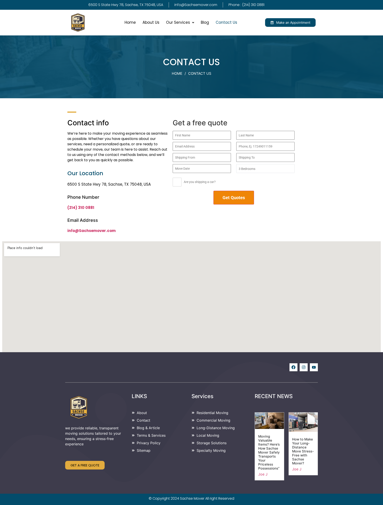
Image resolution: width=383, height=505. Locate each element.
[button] (180, 22)
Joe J (263, 474)
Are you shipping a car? (200, 182)
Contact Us (226, 22)
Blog (205, 22)
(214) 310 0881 (80, 207)
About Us (151, 22)
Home (130, 22)
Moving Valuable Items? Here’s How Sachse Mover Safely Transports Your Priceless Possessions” (269, 452)
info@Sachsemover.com (91, 230)
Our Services (178, 22)
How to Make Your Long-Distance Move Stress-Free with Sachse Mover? (303, 451)
